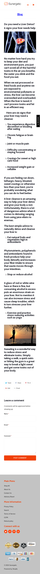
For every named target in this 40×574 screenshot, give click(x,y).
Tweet (9, 383)
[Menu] (27, 5)
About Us (7, 489)
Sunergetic (13, 565)
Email (18, 388)
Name (6, 414)
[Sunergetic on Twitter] (5, 531)
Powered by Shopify (10, 569)
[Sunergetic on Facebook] (10, 531)
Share (19, 383)
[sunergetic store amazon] (32, 550)
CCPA (6, 517)
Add (9, 388)
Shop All (6, 486)
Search (6, 510)
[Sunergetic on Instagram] (18, 531)
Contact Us (8, 493)
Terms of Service (9, 514)
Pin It (29, 383)
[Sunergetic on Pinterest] (14, 531)
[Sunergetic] (12, 6)
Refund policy (8, 521)
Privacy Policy (8, 506)
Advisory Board (9, 496)
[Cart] (33, 5)
